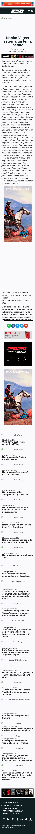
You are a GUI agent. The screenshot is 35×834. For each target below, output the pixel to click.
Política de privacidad (18, 826)
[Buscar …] (32, 11)
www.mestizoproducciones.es (18, 319)
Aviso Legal (5, 826)
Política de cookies (8, 827)
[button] (9, 326)
